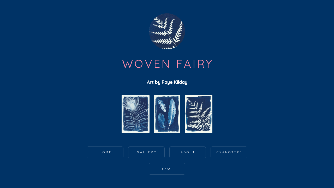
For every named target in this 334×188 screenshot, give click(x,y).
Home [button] (105, 152)
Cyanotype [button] (229, 152)
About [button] (188, 152)
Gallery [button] (147, 152)
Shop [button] (167, 169)
